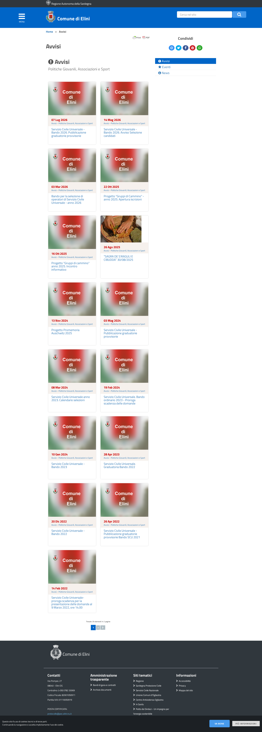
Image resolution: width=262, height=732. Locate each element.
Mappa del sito (186, 690)
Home (49, 31)
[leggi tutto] (72, 98)
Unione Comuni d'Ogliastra (148, 695)
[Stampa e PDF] (141, 38)
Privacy (182, 685)
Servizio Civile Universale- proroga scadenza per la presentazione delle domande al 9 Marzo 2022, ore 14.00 (71, 602)
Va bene (219, 723)
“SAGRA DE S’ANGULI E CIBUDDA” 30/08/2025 (118, 258)
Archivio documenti (102, 689)
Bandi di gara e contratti (104, 685)
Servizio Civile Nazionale (147, 690)
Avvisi (54, 123)
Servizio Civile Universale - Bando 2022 (68, 532)
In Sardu (140, 704)
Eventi (166, 66)
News (165, 72)
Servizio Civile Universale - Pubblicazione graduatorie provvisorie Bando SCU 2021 (122, 533)
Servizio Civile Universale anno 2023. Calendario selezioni (70, 398)
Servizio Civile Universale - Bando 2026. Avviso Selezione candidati (123, 132)
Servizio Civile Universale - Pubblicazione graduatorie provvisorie (120, 333)
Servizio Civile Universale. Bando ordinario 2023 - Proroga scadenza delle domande (124, 400)
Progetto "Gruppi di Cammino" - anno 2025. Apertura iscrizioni (124, 198)
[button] (239, 14)
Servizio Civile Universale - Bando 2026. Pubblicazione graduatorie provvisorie (68, 132)
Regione (140, 681)
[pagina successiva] (102, 627)
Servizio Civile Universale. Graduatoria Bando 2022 (120, 465)
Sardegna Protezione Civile (148, 685)
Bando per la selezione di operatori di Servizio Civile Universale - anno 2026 (67, 199)
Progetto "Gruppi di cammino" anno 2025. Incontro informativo (70, 266)
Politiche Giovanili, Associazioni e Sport (76, 123)
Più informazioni (246, 723)
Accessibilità (185, 681)
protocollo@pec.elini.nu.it (59, 713)
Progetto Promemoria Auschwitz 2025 (65, 332)
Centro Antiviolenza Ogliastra (149, 700)
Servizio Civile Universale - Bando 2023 (68, 465)
